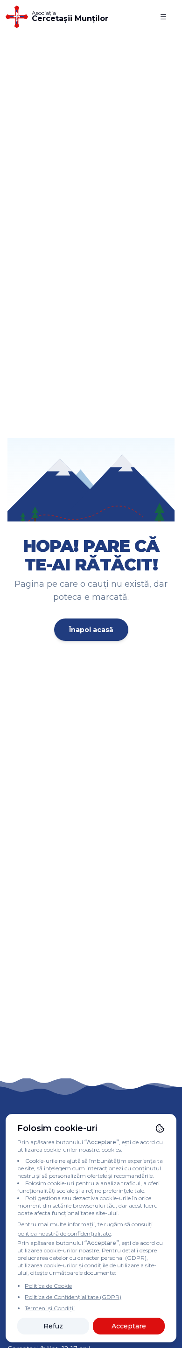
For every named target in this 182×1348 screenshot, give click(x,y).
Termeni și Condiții (50, 1308)
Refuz (53, 1326)
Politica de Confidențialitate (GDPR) (73, 1296)
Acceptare (129, 1326)
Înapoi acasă (91, 629)
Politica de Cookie (48, 1285)
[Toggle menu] (163, 16)
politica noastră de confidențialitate (64, 1233)
